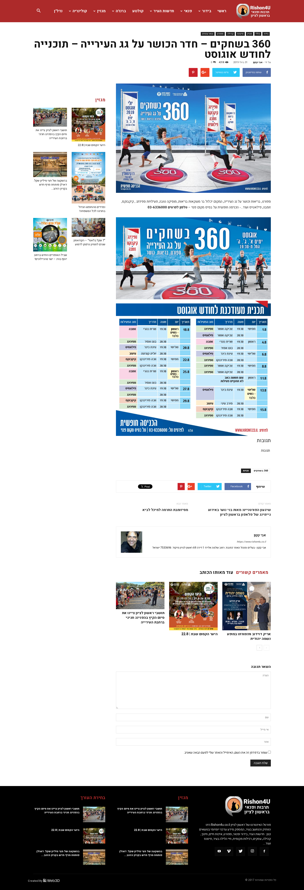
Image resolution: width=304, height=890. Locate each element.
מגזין (101, 11)
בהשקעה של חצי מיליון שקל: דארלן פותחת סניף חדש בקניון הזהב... (50, 184)
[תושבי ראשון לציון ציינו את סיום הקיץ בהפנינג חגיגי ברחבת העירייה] (140, 595)
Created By (35, 881)
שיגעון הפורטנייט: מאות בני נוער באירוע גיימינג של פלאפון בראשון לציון (239, 512)
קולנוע (138, 11)
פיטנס (240, 33)
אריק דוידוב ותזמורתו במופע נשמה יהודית (249, 636)
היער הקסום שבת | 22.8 (199, 634)
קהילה (230, 33)
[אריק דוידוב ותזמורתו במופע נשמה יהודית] (246, 606)
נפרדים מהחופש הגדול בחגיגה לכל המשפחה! (92, 209)
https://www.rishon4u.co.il (251, 542)
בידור (206, 11)
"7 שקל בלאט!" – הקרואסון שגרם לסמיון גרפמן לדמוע (89, 242)
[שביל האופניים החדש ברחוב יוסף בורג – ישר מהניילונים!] (50, 235)
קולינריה (80, 11)
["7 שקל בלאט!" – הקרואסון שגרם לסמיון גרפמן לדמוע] (88, 227)
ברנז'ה (121, 11)
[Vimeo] (228, 851)
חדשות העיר (164, 11)
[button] (38, 11)
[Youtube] (219, 851)
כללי (258, 33)
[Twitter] (240, 851)
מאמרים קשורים (252, 572)
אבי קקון (258, 62)
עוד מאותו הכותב (216, 572)
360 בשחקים (261, 471)
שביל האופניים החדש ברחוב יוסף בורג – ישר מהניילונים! (50, 257)
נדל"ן (58, 11)
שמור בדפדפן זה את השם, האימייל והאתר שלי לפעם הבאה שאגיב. (225, 752)
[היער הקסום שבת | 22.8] (193, 606)
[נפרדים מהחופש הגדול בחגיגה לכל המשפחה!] (88, 178)
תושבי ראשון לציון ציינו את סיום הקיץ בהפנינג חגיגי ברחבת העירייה (143, 617)
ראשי (221, 11)
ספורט (220, 33)
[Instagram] (252, 851)
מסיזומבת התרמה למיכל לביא (165, 510)
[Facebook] (264, 851)
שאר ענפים (207, 33)
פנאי (188, 11)
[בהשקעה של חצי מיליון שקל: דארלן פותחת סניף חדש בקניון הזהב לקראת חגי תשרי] (50, 164)
